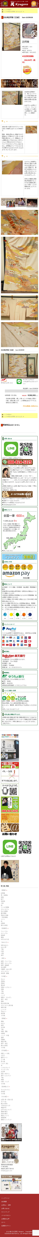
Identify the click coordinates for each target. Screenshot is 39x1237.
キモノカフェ (5, 909)
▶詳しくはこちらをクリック (10, 709)
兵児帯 (3, 1027)
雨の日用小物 (5, 1003)
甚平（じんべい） (6, 1075)
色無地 (3, 901)
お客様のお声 (5, 1219)
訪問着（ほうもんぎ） (17, 11)
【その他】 (4, 1096)
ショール (3, 1009)
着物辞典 (3, 1117)
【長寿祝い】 (5, 1086)
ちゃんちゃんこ (5, 1089)
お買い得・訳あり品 (7, 1099)
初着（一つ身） (5, 1053)
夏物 (2, 937)
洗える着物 (4, 911)
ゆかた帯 (3, 947)
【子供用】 (4, 1050)
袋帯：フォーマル (6, 961)
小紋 (2, 903)
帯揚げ (3, 983)
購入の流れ (4, 1103)
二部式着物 (4, 917)
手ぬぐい (3, 1011)
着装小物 (3, 1007)
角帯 (2, 1025)
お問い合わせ (5, 1208)
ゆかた (3, 1023)
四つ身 (3, 1061)
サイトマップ (5, 1212)
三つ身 (3, 1059)
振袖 (2, 897)
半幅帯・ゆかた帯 (6, 969)
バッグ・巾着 (5, 1035)
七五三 (3, 1055)
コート (3, 919)
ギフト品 (3, 1101)
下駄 (2, 949)
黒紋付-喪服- (5, 915)
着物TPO (3, 1107)
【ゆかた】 (4, 942)
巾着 (2, 951)
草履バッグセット (6, 987)
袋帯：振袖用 (5, 965)
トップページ (5, 1198)
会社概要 (4, 1201)
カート (3, 1222)
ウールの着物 (5, 907)
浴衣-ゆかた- (5, 945)
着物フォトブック (6, 1119)
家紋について (5, 1115)
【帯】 (3, 958)
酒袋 (2, 1001)
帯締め (3, 981)
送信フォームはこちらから (11, 500)
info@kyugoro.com (9, 504)
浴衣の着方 (4, 1113)
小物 (2, 953)
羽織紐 (3, 1039)
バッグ (3, 995)
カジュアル (4, 933)
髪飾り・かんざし (6, 997)
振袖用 (3, 935)
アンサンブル (5, 1069)
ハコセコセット (5, 1067)
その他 (3, 1015)
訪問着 (3, 893)
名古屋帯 (3, 967)
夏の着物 (3, 913)
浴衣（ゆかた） (5, 1073)
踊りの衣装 (4, 925)
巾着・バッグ (5, 1081)
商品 (9, 9)
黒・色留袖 (4, 895)
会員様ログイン (6, 1225)
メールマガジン (6, 1215)
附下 (2, 899)
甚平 (2, 955)
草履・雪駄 (4, 1031)
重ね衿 (3, 985)
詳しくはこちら (8, 550)
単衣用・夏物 (5, 973)
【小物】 (4, 976)
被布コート (4, 1057)
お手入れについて (6, 1109)
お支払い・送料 (6, 1205)
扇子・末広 (4, 999)
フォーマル (4, 931)
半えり (3, 979)
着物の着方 (4, 1111)
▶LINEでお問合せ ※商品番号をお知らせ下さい (30, 381)
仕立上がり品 (5, 939)
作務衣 (3, 923)
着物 (2, 1021)
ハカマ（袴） (5, 1063)
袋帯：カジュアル (6, 963)
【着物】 (4, 890)
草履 (2, 989)
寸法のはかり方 (5, 1105)
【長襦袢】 (4, 928)
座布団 (3, 1091)
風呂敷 (3, 1013)
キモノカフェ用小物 (7, 1005)
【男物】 (4, 1018)
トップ (5, 9)
